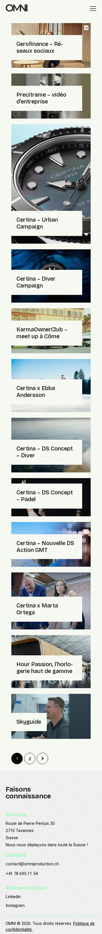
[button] (93, 9)
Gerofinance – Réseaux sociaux (39, 47)
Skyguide (28, 722)
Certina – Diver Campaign (36, 282)
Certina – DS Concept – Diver (44, 452)
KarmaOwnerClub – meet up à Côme (41, 333)
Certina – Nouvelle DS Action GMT (45, 546)
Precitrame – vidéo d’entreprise (41, 98)
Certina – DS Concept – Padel (44, 496)
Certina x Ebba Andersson (35, 391)
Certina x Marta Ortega (37, 609)
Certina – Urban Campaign (37, 223)
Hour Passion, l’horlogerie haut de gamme (44, 667)
